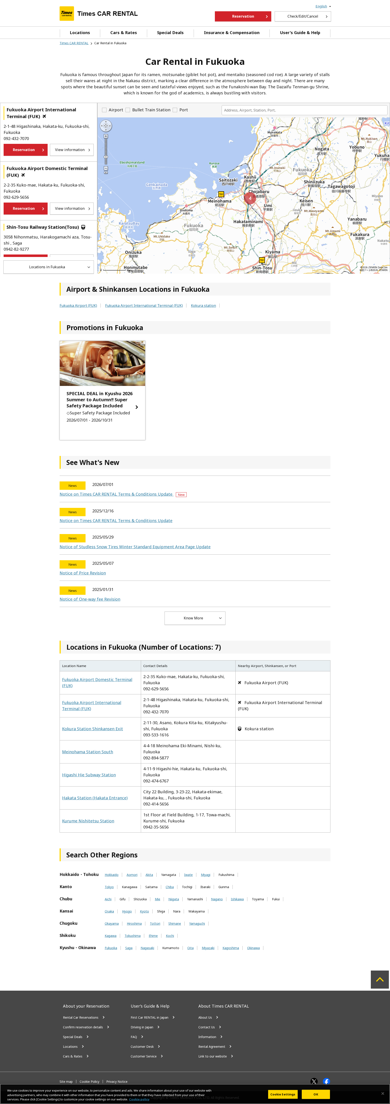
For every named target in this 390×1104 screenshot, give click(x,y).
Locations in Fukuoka (47, 266)
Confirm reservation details (83, 1027)
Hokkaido (111, 875)
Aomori (132, 875)
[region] (195, 1094)
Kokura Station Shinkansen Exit (92, 728)
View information (70, 149)
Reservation (243, 16)
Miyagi (205, 875)
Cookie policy (139, 1099)
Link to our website (212, 1056)
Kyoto (144, 911)
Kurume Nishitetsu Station (88, 821)
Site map (66, 1081)
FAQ (134, 1037)
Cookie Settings (282, 1094)
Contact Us (206, 1027)
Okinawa (253, 948)
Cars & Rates (123, 32)
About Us (205, 1017)
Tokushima (133, 936)
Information (207, 1037)
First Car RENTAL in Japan (149, 1017)
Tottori (155, 924)
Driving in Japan (142, 1027)
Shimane (174, 924)
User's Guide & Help (300, 32)
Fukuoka (111, 948)
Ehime (153, 936)
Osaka (109, 911)
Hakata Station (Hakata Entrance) (95, 798)
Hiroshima (134, 924)
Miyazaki (208, 948)
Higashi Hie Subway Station (89, 774)
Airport (116, 109)
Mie (157, 899)
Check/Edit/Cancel (303, 16)
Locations (80, 32)
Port (183, 109)
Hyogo (127, 911)
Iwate (188, 875)
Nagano (217, 899)
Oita (190, 948)
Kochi (170, 936)
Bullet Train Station (151, 109)
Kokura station (203, 305)
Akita (149, 875)
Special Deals (170, 32)
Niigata (173, 899)
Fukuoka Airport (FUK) (78, 305)
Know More (193, 618)
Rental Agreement (211, 1046)
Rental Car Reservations (80, 1017)
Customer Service (144, 1056)
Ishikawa (237, 899)
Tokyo (109, 887)
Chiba (170, 887)
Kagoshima (231, 948)
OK (315, 1094)
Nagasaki (147, 948)
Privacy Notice (117, 1081)
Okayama (112, 924)
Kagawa (110, 936)
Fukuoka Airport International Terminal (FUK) (144, 305)
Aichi (108, 899)
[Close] (383, 1093)
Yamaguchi (197, 924)
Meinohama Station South (87, 751)
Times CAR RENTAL (74, 43)
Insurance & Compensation (232, 32)
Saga (128, 948)
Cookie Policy (89, 1081)
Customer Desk (142, 1046)
